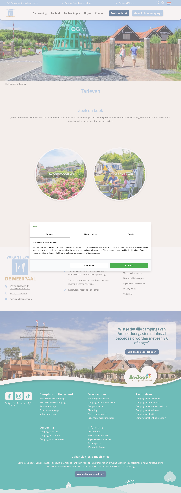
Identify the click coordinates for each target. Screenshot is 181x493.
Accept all (129, 265)
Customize (89, 265)
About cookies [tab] (90, 234)
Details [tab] (131, 234)
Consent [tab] (50, 234)
